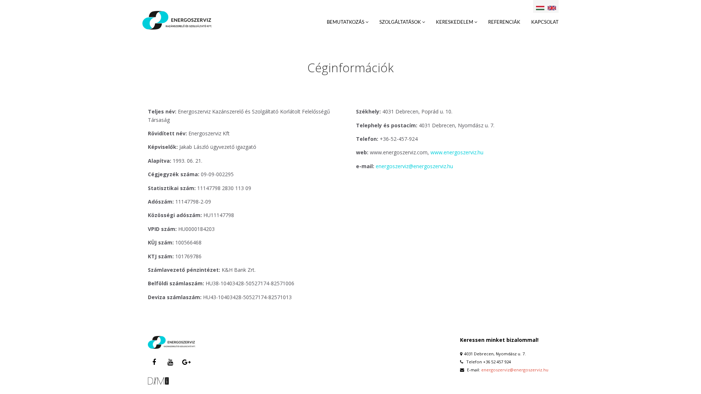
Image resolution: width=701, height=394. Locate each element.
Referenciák (504, 22)
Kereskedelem (455, 22)
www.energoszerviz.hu (456, 152)
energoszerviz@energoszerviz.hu (414, 166)
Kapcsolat (545, 22)
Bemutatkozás (346, 22)
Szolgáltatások (400, 22)
